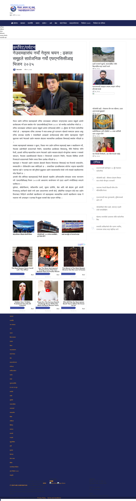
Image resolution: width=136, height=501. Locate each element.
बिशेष (11, 416)
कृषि (11, 446)
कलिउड (12, 366)
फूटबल (11, 450)
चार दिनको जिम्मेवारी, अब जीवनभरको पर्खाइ (106, 154)
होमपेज (15, 23)
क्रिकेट (11, 454)
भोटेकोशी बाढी (3, 37)
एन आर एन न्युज (13, 387)
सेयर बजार (12, 458)
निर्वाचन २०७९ (86, 23)
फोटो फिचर (63, 23)
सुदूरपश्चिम (12, 442)
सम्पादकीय (12, 412)
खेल (56, 23)
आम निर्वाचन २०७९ (14, 471)
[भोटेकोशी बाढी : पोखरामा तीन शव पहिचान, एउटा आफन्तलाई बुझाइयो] (103, 94)
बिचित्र (11, 425)
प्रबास (11, 341)
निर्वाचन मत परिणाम (99, 23)
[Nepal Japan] (23, 8)
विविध (11, 462)
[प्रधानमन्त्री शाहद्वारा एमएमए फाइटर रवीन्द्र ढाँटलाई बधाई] (103, 84)
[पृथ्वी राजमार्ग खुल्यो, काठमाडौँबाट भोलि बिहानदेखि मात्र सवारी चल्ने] (103, 61)
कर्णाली (11, 391)
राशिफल (2, 29)
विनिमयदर (2, 33)
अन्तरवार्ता (12, 408)
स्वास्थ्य (11, 429)
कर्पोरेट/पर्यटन (24, 47)
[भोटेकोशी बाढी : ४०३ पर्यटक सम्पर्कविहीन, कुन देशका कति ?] (48, 232)
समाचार (22, 23)
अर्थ (51, 23)
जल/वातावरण (13, 350)
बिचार (11, 345)
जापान (37, 23)
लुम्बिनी (11, 400)
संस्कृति (11, 475)
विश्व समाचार (13, 337)
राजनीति (30, 23)
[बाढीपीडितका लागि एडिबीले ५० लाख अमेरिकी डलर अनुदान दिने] (103, 129)
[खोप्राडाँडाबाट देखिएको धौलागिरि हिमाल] (23, 232)
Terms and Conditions (54, 498)
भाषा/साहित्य (12, 404)
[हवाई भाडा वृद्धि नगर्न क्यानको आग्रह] (72, 232)
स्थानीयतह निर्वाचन (14, 467)
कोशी (11, 396)
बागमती (11, 433)
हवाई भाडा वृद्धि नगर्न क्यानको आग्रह (70, 234)
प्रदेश (44, 23)
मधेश (11, 379)
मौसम (1, 31)
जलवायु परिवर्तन (3, 35)
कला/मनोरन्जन (74, 23)
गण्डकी (11, 437)
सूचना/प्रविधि (13, 383)
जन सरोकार (12, 324)
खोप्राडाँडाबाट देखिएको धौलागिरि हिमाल (22, 234)
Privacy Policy (41, 498)
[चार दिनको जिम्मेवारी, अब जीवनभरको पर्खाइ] (103, 151)
